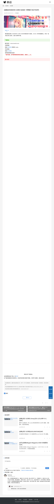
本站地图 (25, 499)
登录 (17, 376)
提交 (47, 468)
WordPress (37, 501)
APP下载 (36, 499)
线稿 (16, 499)
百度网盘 (9, 47)
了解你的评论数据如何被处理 (27, 470)
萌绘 (12, 486)
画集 (7, 393)
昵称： (7, 468)
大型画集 (17, 13)
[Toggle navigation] (50, 2)
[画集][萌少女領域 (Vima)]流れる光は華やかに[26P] (33, 419)
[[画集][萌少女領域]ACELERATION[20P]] (11, 435)
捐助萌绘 (30, 499)
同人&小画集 (7, 419)
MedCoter (10, 475)
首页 (3, 5)
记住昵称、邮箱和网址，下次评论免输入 (29, 468)
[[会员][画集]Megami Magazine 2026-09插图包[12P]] (11, 446)
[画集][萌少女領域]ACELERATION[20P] (31, 431)
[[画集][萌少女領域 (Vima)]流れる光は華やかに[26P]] (11, 422)
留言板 (20, 499)
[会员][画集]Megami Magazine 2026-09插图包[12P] (33, 443)
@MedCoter (13, 488)
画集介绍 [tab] (7, 30)
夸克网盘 (9, 51)
